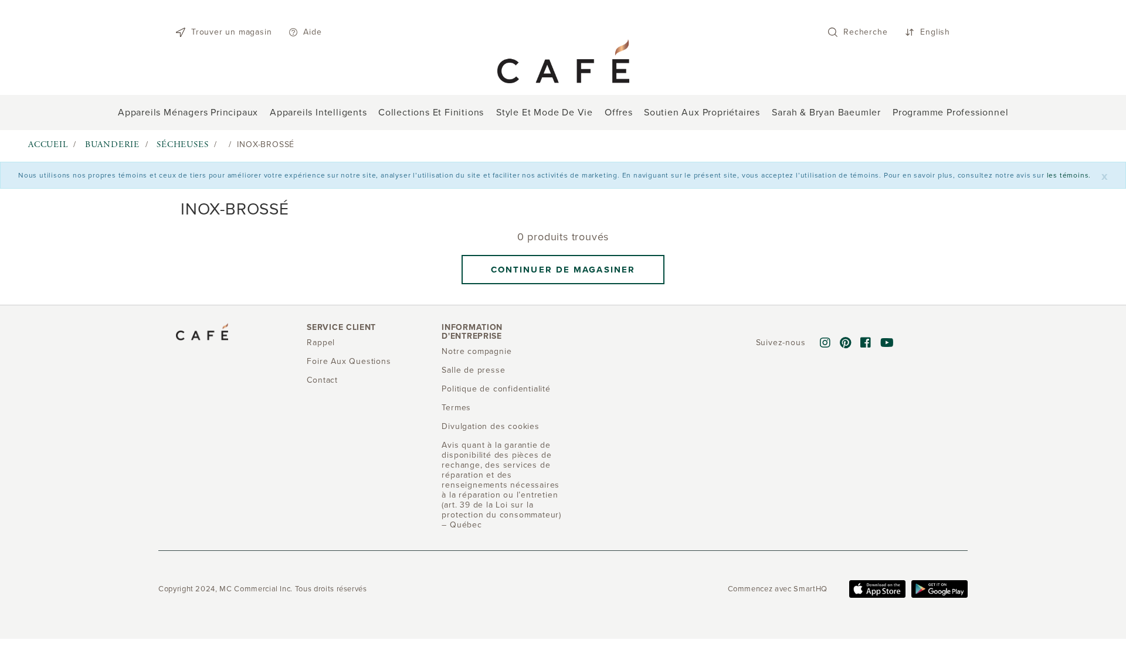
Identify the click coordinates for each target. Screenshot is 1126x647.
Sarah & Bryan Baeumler (826, 112)
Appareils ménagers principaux (188, 112)
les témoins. (1069, 175)
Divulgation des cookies (490, 426)
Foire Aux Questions (349, 361)
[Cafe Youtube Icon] (887, 343)
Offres (619, 112)
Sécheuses (182, 144)
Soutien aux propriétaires (702, 112)
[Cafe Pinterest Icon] (846, 343)
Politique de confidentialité (496, 389)
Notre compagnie (476, 351)
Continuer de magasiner (563, 269)
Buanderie (112, 144)
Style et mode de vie (544, 112)
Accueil (48, 144)
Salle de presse (473, 370)
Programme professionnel (950, 112)
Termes (456, 408)
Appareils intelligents (318, 112)
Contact (322, 380)
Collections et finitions (431, 112)
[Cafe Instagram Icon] (825, 343)
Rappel (321, 343)
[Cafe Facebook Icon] (865, 343)
